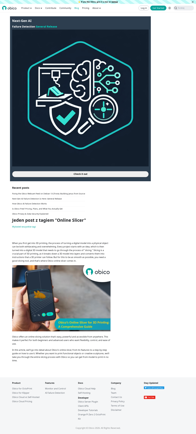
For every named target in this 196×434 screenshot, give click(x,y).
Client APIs (83, 405)
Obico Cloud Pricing (22, 401)
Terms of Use (117, 405)
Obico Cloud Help (87, 388)
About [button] (95, 8)
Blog (76, 8)
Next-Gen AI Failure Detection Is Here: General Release (37, 198)
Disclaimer (116, 409)
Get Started (158, 8)
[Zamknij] (192, 2)
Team (113, 392)
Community (65, 8)
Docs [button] (37, 8)
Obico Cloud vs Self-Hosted (25, 397)
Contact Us (116, 397)
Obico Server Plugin (88, 401)
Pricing (85, 8)
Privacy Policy (118, 401)
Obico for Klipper (20, 392)
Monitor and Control (55, 388)
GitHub (114, 2)
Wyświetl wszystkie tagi (24, 226)
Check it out (80, 174)
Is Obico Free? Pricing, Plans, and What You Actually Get (37, 208)
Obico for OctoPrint (22, 388)
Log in (144, 8)
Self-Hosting (84, 392)
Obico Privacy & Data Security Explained (30, 214)
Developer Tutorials (88, 410)
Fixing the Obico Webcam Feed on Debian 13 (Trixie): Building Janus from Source (48, 193)
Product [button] (25, 8)
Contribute (50, 8)
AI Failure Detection (55, 392)
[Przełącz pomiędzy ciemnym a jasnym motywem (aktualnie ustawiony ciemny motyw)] (169, 8)
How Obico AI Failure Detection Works (29, 203)
